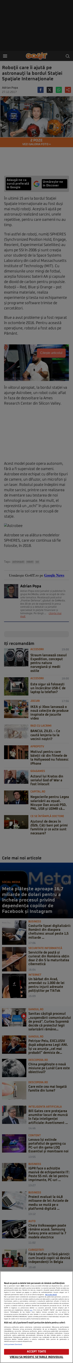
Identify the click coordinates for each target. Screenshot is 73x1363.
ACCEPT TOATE (36, 1351)
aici (31, 1310)
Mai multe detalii (51, 1295)
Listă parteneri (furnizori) (13, 1344)
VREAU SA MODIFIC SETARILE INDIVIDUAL (36, 1357)
